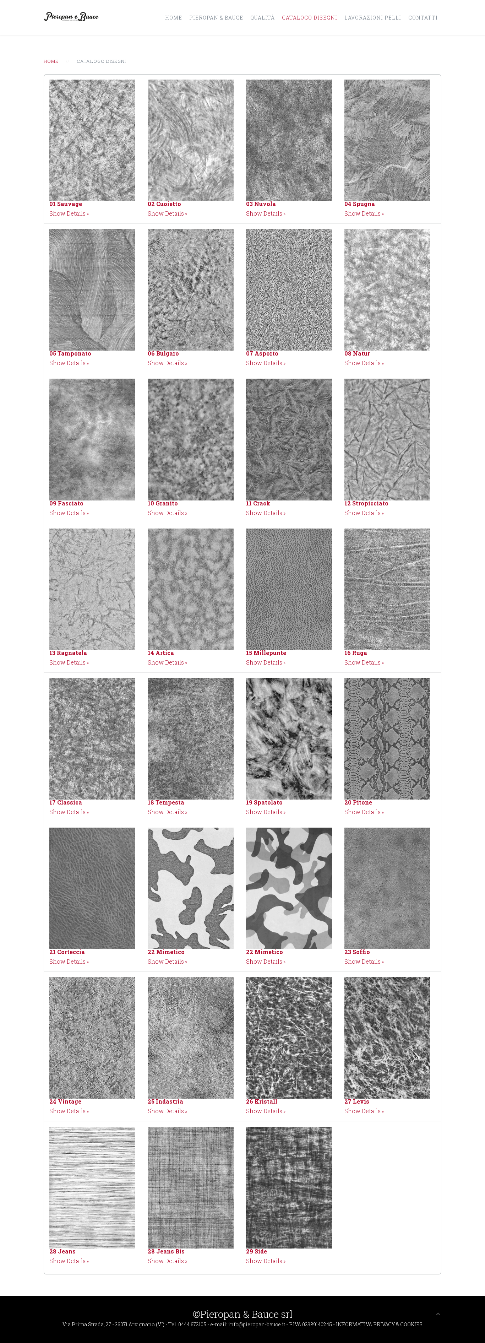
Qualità (262, 17)
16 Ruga (355, 652)
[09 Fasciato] (92, 439)
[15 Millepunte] (289, 588)
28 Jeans (62, 1251)
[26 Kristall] (289, 1037)
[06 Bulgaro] (191, 289)
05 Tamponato (70, 353)
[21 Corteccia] (92, 887)
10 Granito (163, 503)
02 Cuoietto (164, 203)
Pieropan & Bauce (216, 17)
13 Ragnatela (68, 652)
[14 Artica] (191, 588)
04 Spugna (359, 203)
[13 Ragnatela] (92, 588)
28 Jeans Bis (166, 1251)
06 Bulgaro (163, 353)
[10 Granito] (191, 439)
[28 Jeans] (92, 1187)
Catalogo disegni (309, 17)
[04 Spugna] (387, 139)
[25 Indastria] (191, 1037)
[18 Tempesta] (191, 738)
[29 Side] (289, 1187)
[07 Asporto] (289, 289)
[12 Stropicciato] (387, 439)
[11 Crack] (289, 439)
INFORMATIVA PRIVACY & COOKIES (379, 1324)
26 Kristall (261, 1101)
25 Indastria (165, 1101)
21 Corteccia (67, 951)
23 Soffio (357, 951)
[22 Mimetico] (191, 887)
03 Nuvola (261, 203)
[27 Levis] (387, 1037)
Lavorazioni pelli (372, 17)
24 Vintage (65, 1101)
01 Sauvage (65, 203)
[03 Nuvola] (289, 139)
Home (173, 17)
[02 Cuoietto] (191, 139)
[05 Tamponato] (92, 289)
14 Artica (161, 652)
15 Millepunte (266, 652)
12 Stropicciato (366, 503)
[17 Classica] (92, 738)
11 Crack (258, 503)
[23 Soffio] (387, 887)
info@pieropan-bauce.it (257, 1324)
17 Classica (65, 802)
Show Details (67, 213)
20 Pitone (358, 802)
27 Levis (356, 1101)
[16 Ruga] (387, 588)
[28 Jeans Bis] (191, 1187)
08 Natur (357, 353)
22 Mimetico (166, 951)
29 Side (256, 1251)
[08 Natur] (387, 289)
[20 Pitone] (387, 738)
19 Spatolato (264, 802)
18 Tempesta (166, 802)
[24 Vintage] (92, 1037)
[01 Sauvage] (92, 139)
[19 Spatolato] (289, 738)
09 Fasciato (66, 503)
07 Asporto (262, 353)
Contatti (423, 17)
